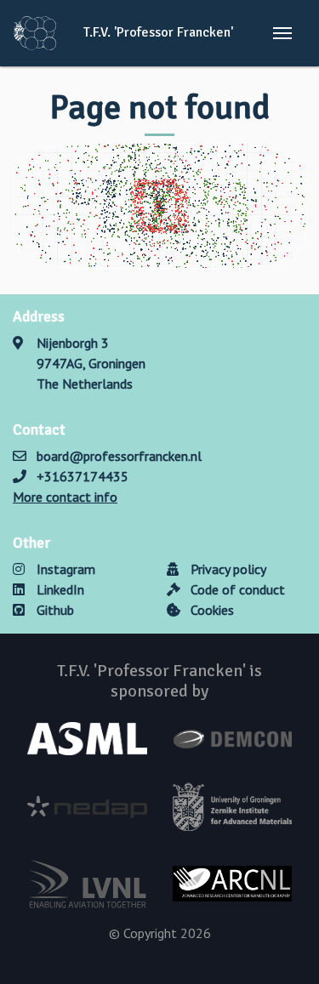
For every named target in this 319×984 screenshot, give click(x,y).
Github (53, 609)
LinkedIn (58, 589)
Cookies (210, 609)
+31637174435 (82, 476)
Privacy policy (226, 568)
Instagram (64, 568)
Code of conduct (236, 589)
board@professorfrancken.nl (119, 455)
